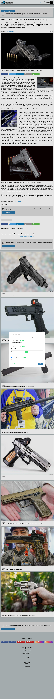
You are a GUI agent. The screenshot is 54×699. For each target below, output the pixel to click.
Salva (40, 363)
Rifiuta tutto (22, 363)
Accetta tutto (15, 363)
